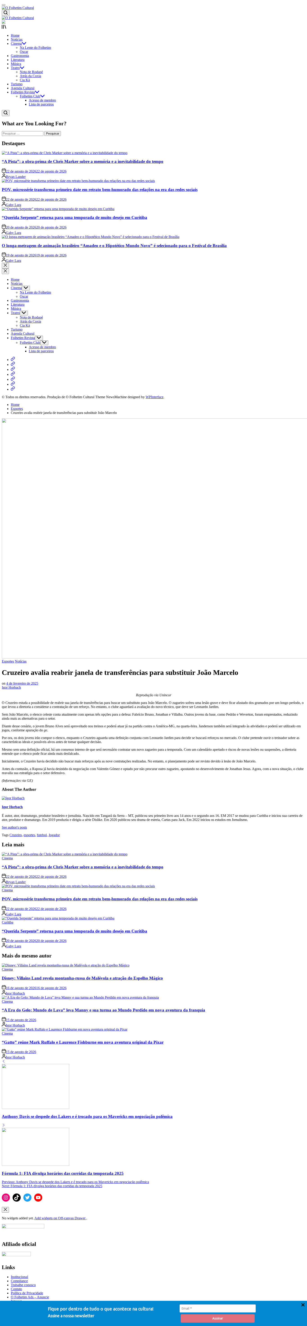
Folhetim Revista (23, 92)
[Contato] (13, 374)
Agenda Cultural (22, 88)
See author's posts (14, 827)
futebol (42, 835)
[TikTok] (17, 1197)
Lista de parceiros (41, 104)
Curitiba (7, 922)
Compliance (19, 1281)
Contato (16, 1289)
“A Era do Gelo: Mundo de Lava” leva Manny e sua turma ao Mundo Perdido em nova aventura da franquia (103, 1010)
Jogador (54, 835)
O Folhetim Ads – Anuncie (30, 1297)
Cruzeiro (15, 835)
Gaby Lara (13, 205)
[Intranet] (13, 389)
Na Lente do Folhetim (35, 47)
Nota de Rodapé (31, 72)
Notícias (16, 39)
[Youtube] (38, 1197)
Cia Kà (25, 80)
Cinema (16, 43)
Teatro (15, 68)
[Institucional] (13, 360)
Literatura (17, 60)
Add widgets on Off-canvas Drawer (60, 1218)
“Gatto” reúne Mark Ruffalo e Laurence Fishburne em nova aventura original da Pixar (83, 1042)
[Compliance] (13, 364)
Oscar (24, 52)
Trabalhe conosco (23, 1285)
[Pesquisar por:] (23, 133)
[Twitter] (27, 1197)
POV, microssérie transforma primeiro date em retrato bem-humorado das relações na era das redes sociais (100, 189)
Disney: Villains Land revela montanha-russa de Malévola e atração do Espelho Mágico (82, 978)
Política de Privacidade (27, 1293)
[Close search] (5, 265)
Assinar (217, 1318)
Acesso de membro (42, 100)
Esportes (8, 661)
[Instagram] (6, 1197)
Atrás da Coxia (30, 76)
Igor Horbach (11, 687)
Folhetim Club (30, 96)
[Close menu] (5, 1210)
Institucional (19, 1277)
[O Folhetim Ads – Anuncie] (13, 384)
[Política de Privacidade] (13, 379)
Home (15, 35)
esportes (29, 835)
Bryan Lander (16, 177)
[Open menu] (153, 27)
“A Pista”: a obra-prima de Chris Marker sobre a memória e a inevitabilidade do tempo (82, 161)
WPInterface (154, 397)
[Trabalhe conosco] (13, 369)
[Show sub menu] (26, 288)
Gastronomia (20, 56)
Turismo (16, 84)
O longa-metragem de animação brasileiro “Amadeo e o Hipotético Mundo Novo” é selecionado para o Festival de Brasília (114, 245)
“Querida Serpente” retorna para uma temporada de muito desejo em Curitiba (74, 217)
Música (16, 64)
